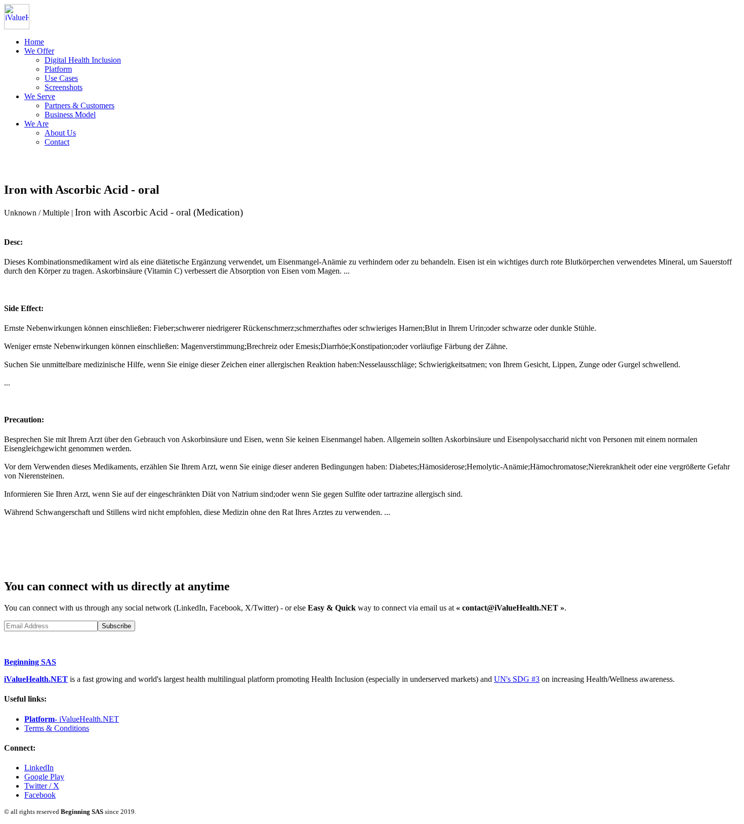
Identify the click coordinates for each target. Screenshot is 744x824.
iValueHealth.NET (36, 679)
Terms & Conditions (56, 728)
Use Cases (61, 78)
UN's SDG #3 (517, 679)
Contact (57, 142)
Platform (58, 69)
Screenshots (63, 87)
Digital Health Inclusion (83, 60)
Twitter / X (41, 786)
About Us (60, 132)
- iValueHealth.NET (71, 719)
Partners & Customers (79, 105)
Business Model (70, 114)
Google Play (44, 776)
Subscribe (116, 626)
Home (34, 41)
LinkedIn (39, 767)
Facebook (40, 795)
